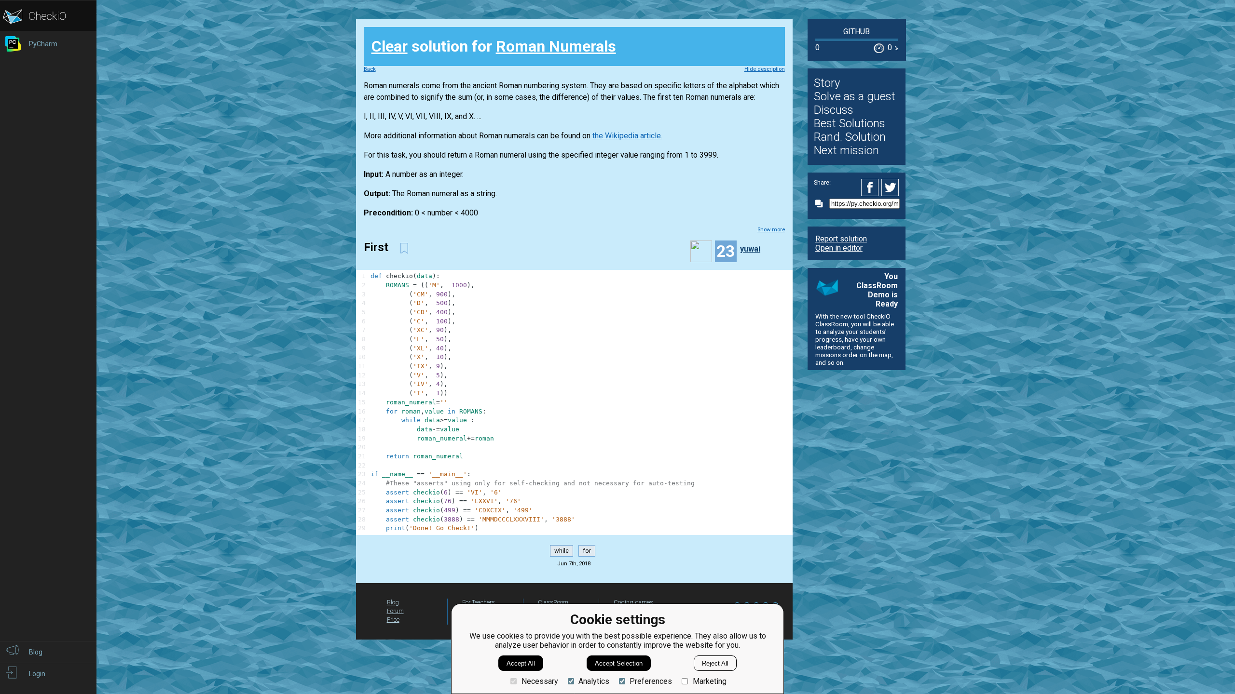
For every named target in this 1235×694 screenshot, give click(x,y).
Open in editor (839, 248)
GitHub (856, 31)
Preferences (651, 681)
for (587, 551)
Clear (389, 46)
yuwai (750, 249)
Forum (395, 610)
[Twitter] (890, 187)
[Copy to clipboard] (821, 204)
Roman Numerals (556, 46)
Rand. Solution (850, 137)
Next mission (846, 150)
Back (370, 69)
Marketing (709, 681)
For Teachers (478, 602)
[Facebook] (871, 187)
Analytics (593, 681)
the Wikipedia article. (627, 135)
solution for (493, 46)
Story (827, 83)
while (561, 551)
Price (393, 619)
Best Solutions (849, 123)
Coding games (633, 602)
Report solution (841, 238)
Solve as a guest (854, 96)
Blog (393, 602)
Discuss (833, 110)
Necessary (539, 681)
